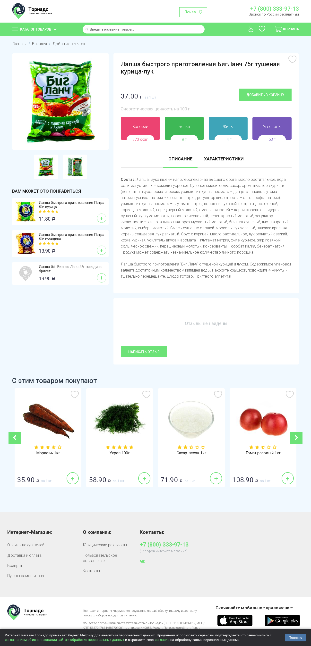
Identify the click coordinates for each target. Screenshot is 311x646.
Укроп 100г (120, 453)
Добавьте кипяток (68, 43)
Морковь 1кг (48, 453)
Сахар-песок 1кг (191, 453)
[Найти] (87, 29)
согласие (162, 640)
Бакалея (39, 43)
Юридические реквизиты (105, 545)
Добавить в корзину (265, 95)
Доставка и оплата (24, 555)
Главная (19, 43)
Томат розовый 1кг (263, 453)
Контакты (91, 571)
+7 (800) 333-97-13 (274, 9)
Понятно (295, 637)
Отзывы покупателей (25, 545)
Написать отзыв (144, 352)
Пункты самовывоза (25, 575)
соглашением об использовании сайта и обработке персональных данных (64, 640)
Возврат (14, 565)
